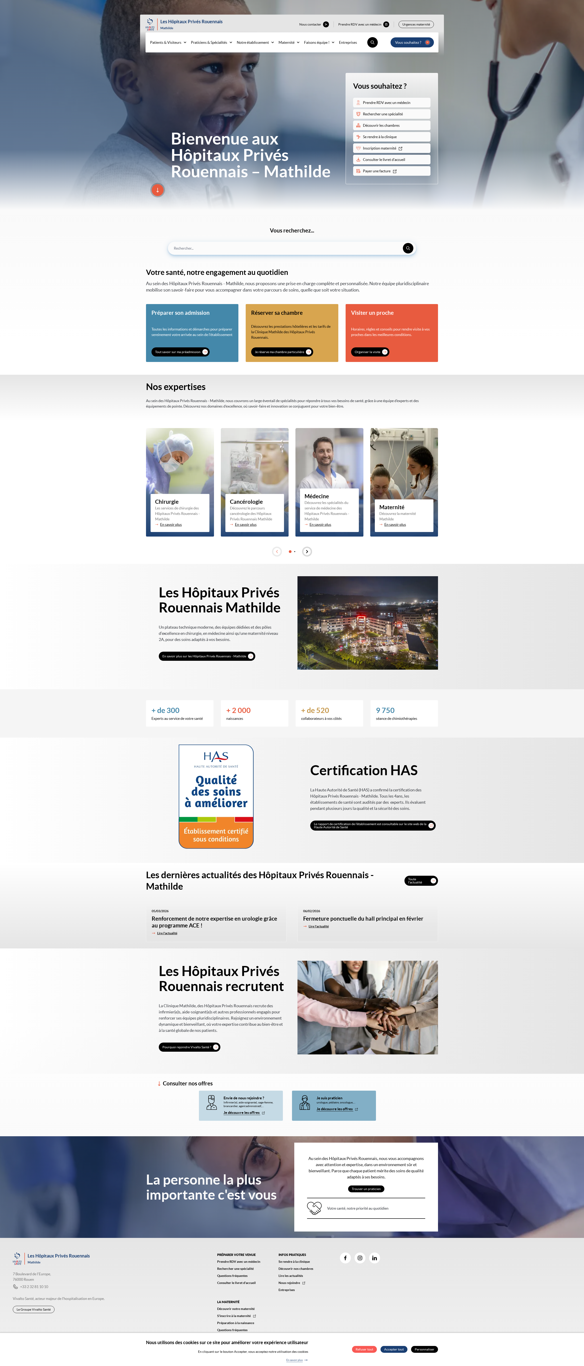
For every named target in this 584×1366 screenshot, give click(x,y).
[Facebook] (345, 1257)
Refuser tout (364, 1349)
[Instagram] (360, 1257)
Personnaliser (424, 1349)
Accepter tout (394, 1349)
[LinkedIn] (374, 1257)
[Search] (408, 248)
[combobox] (292, 248)
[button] (277, 551)
